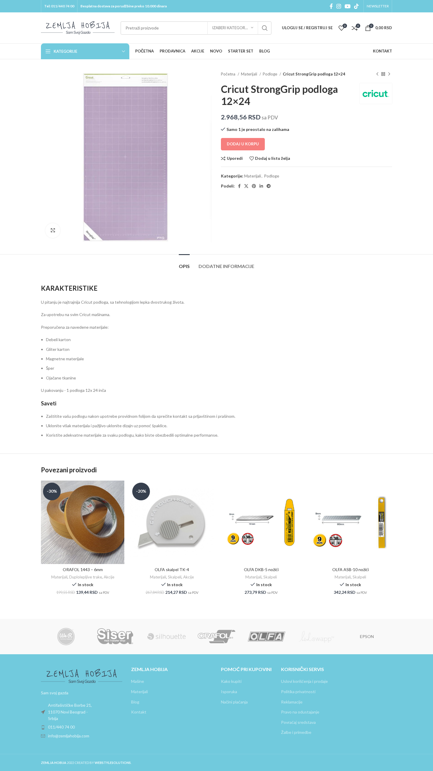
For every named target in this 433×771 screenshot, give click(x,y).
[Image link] (81, 675)
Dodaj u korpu (243, 144)
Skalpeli (174, 577)
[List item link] (81, 712)
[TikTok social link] (356, 6)
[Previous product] (377, 74)
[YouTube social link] (347, 6)
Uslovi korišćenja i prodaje (304, 681)
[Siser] (116, 636)
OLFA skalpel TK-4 (172, 569)
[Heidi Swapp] (317, 636)
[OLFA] (267, 636)
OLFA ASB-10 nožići (350, 569)
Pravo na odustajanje (300, 711)
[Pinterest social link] (254, 186)
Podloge (270, 74)
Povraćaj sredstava (298, 722)
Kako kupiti (231, 681)
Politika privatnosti (298, 691)
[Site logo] (78, 27)
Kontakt (138, 711)
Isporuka (229, 691)
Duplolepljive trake (85, 577)
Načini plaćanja (234, 701)
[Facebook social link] (331, 6)
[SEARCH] (265, 28)
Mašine (137, 681)
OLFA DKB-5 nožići (261, 569)
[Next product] (389, 74)
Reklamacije (292, 701)
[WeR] (66, 636)
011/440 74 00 (62, 6)
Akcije (109, 577)
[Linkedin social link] (261, 186)
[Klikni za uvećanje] (52, 230)
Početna (228, 74)
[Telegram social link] (268, 186)
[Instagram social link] (339, 6)
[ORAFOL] (216, 636)
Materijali (249, 74)
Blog (135, 701)
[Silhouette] (166, 636)
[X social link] (246, 186)
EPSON (367, 636)
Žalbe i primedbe (296, 732)
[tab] (184, 263)
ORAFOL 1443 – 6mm (83, 569)
